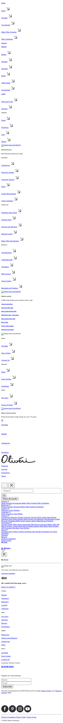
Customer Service (7, 179)
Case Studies (6, 379)
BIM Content (6, 274)
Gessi (3, 120)
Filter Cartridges (7, 39)
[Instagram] (20, 712)
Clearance (4, 43)
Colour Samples (7, 201)
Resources (5, 635)
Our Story (4, 398)
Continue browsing (8, 573)
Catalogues (5, 165)
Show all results (10, 499)
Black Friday (4, 322)
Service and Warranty (9, 227)
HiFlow (3, 141)
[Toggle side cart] (3, 482)
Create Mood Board (8, 194)
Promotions (5, 523)
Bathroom (3, 46)
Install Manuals (6, 260)
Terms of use (31, 717)
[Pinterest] (12, 712)
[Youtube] (27, 712)
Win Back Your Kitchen (7, 329)
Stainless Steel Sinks (9, 212)
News (3, 372)
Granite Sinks (6, 220)
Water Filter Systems (8, 32)
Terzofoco (5, 127)
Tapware (4, 18)
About (3, 530)
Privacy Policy (6, 540)
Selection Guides (7, 172)
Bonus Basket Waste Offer (8, 318)
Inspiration (5, 386)
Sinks (3, 11)
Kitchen (3, 3)
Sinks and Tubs (7, 101)
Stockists (4, 346)
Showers (4, 69)
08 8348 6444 (7, 667)
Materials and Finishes (9, 288)
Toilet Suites (5, 83)
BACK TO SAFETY (8, 587)
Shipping (4, 535)
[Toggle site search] (4, 485)
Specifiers (5, 533)
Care (3, 134)
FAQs (3, 186)
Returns (4, 537)
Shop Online (6, 353)
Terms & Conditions (8, 539)
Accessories (5, 25)
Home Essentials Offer (7, 307)
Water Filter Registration (10, 241)
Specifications (6, 252)
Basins (3, 54)
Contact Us (5, 360)
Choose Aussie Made (7, 304)
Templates (5, 267)
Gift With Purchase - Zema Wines (10, 315)
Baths (3, 76)
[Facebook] (5, 712)
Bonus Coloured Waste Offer (8, 311)
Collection (5, 512)
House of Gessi (7, 405)
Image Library (6, 281)
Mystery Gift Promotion (7, 326)
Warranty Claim (6, 234)
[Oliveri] (18, 462)
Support (4, 515)
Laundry (3, 94)
